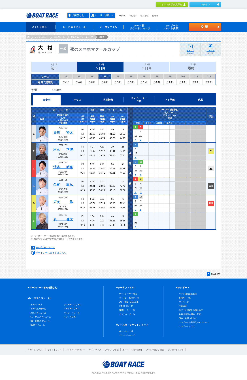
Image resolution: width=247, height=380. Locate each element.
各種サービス (185, 298)
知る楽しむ (78, 15)
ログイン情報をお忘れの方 (191, 310)
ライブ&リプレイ (190, 51)
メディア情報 (70, 317)
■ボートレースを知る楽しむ (42, 287)
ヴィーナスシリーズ (73, 305)
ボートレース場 (126, 331)
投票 (205, 27)
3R (92, 76)
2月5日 (193, 66)
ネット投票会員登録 (171, 4)
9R (170, 76)
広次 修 (63, 202)
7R (144, 76)
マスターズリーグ (72, 313)
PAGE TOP (216, 274)
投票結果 (183, 306)
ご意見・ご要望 (112, 350)
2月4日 (147, 66)
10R (183, 76)
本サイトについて (36, 350)
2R (79, 76)
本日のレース (36, 305)
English (122, 15)
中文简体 (133, 15)
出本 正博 (63, 149)
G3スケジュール (37, 325)
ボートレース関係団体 (132, 350)
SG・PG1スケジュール (40, 317)
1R (66, 76)
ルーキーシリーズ (72, 309)
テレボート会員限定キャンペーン (194, 322)
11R (196, 76)
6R (131, 76)
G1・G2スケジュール (40, 321)
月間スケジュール (38, 313)
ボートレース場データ (129, 298)
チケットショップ (127, 335)
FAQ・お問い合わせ (188, 318)
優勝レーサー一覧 (127, 310)
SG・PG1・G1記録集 (129, 302)
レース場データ (210, 51)
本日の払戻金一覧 (38, 309)
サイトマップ (95, 350)
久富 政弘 (63, 184)
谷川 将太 (63, 132)
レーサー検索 (102, 15)
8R (157, 76)
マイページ (184, 302)
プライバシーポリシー (75, 350)
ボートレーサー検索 (128, 294)
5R (118, 76)
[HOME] (28, 37)
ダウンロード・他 (127, 314)
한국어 (155, 15)
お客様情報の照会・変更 (190, 314)
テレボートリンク (187, 326)
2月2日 (54, 66)
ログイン (205, 4)
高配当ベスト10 (126, 306)
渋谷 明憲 (63, 167)
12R (209, 76)
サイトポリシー (54, 350)
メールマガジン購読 (155, 350)
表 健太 (63, 219)
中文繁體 (144, 15)
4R (105, 76)
